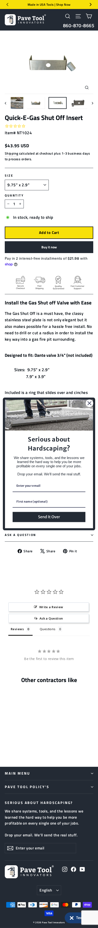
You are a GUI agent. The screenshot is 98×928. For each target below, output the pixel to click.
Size (9, 175)
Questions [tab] (48, 629)
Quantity (14, 195)
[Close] (89, 403)
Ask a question (20, 535)
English (45, 890)
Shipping (11, 153)
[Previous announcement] (7, 4)
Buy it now (49, 247)
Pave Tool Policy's (27, 787)
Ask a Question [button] (51, 618)
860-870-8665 (78, 25)
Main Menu (17, 773)
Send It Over (49, 516)
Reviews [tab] (17, 629)
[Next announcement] (90, 4)
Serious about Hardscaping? (39, 802)
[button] (79, 917)
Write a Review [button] (51, 607)
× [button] (71, 917)
